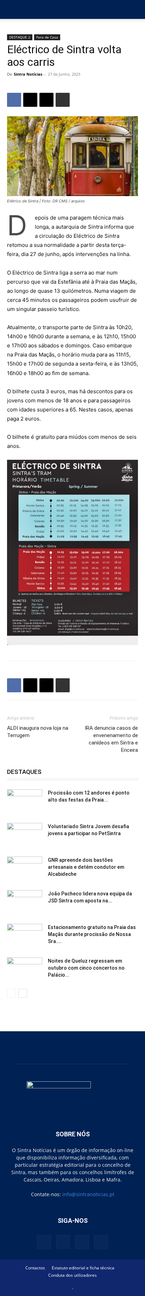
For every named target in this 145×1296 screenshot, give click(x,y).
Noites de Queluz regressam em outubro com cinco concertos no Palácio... (86, 968)
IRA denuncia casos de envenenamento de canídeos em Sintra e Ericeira (111, 739)
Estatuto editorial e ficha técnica (83, 1268)
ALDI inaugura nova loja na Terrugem (37, 732)
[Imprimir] (63, 100)
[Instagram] (63, 1242)
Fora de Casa (47, 37)
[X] (30, 100)
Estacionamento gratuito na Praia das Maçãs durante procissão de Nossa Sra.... (92, 934)
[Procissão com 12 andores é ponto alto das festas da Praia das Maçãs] (24, 801)
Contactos (35, 1268)
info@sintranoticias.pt (88, 1194)
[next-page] (22, 993)
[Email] (46, 100)
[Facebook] (14, 100)
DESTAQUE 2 (19, 37)
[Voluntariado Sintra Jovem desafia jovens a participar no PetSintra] (24, 835)
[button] (12, 9)
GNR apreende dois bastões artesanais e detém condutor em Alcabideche (86, 867)
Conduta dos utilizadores (72, 1275)
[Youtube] (101, 1242)
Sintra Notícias (28, 74)
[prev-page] (11, 993)
